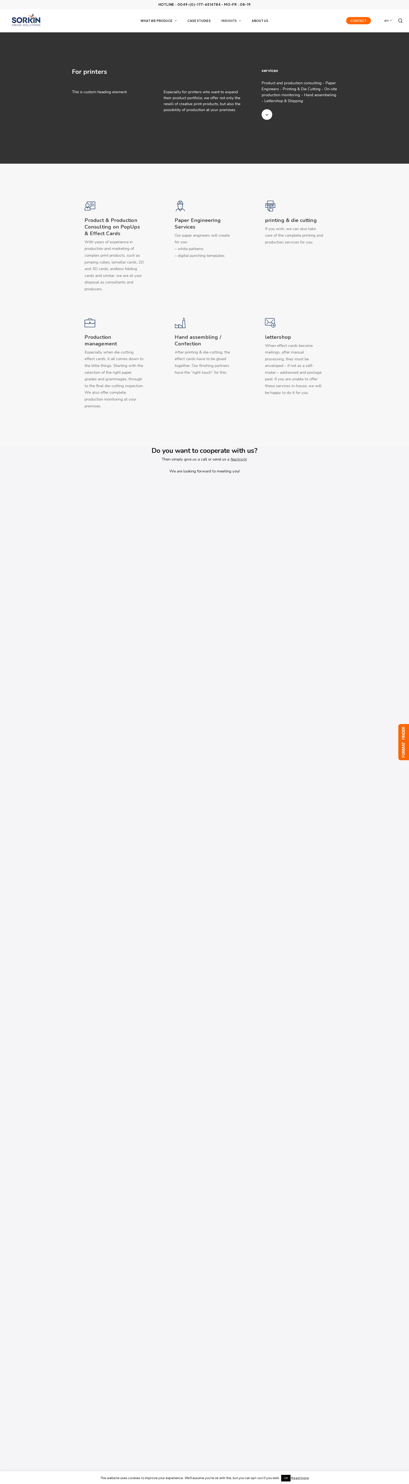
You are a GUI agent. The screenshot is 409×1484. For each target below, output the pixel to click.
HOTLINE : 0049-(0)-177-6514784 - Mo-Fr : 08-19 (204, 4)
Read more (300, 1478)
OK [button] (286, 1478)
